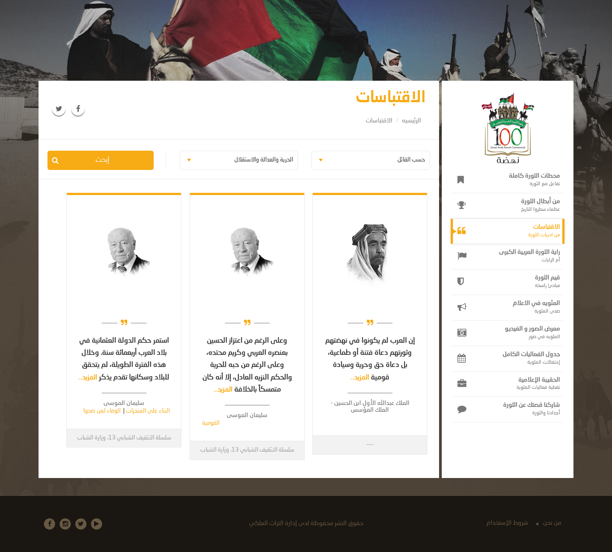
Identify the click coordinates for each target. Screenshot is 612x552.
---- (370, 445)
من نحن (552, 523)
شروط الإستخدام (507, 523)
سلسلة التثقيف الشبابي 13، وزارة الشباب (247, 450)
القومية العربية (216, 423)
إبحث (102, 160)
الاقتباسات (379, 120)
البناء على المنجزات (161, 411)
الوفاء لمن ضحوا (115, 411)
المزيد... (360, 377)
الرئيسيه (411, 120)
